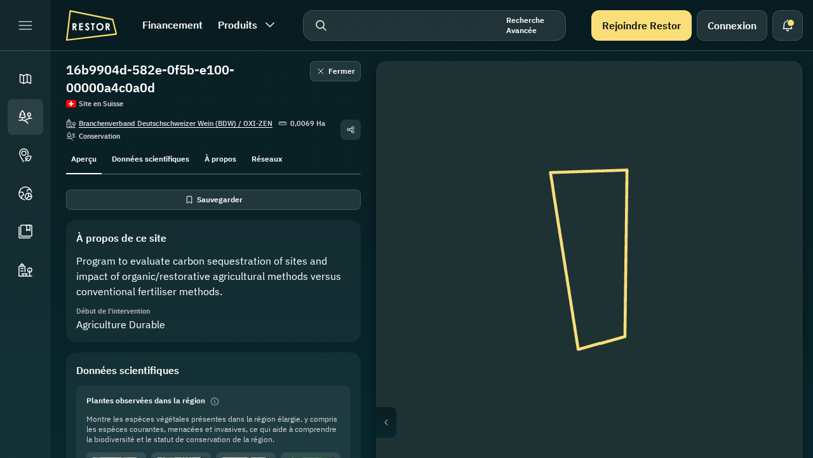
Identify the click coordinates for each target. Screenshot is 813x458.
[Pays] (25, 193)
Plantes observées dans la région (145, 400)
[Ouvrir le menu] (25, 25)
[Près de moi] (775, 211)
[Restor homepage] (91, 25)
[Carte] (25, 79)
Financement (172, 24)
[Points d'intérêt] (25, 155)
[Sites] (25, 117)
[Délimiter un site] (775, 89)
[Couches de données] (775, 119)
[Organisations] (25, 270)
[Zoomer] (775, 241)
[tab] (84, 157)
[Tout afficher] (775, 180)
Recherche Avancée (525, 25)
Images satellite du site (600, 422)
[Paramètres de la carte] (775, 150)
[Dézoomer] (775, 267)
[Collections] (25, 231)
